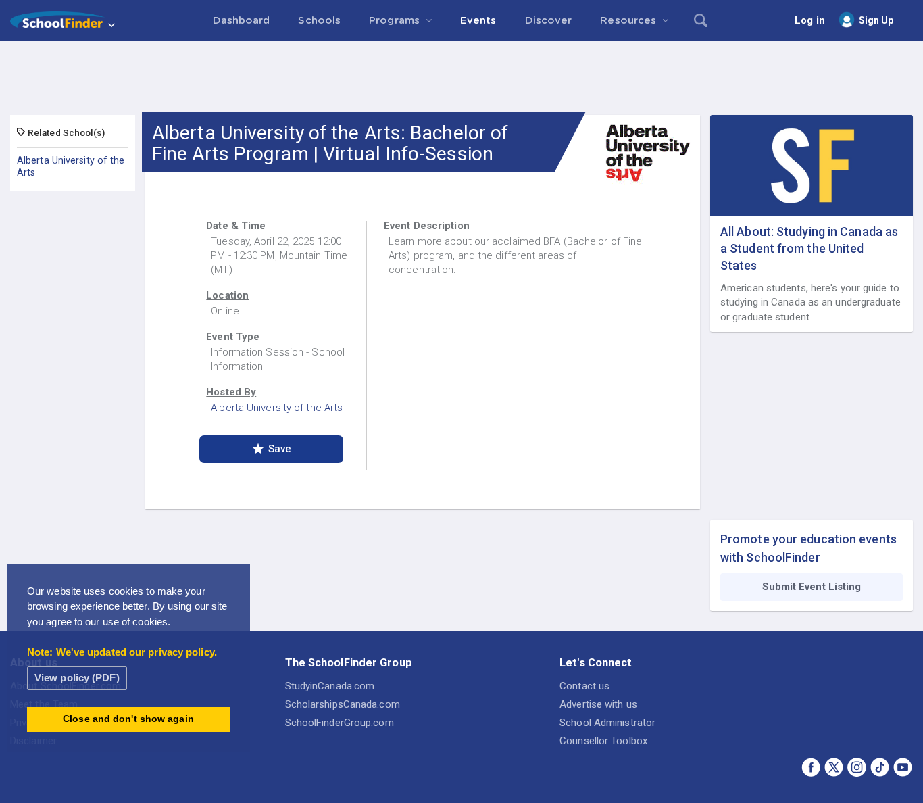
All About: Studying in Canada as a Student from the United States (809, 248)
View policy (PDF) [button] (77, 677)
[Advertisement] (461, 77)
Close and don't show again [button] (128, 719)
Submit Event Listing (812, 587)
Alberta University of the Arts (71, 166)
